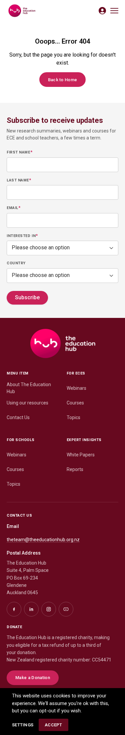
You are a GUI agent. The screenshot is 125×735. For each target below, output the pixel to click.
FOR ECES (76, 373)
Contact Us (18, 417)
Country (16, 263)
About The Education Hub (29, 388)
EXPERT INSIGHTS (84, 440)
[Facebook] (14, 609)
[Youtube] (66, 609)
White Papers (81, 454)
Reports (75, 469)
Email (13, 207)
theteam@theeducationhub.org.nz (43, 539)
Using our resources (27, 402)
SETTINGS (22, 724)
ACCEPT (53, 724)
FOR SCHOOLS (21, 440)
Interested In (22, 235)
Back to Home (62, 79)
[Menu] (114, 11)
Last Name (19, 180)
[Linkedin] (31, 609)
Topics (73, 417)
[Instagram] (48, 609)
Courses (75, 402)
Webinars (76, 388)
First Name (19, 152)
